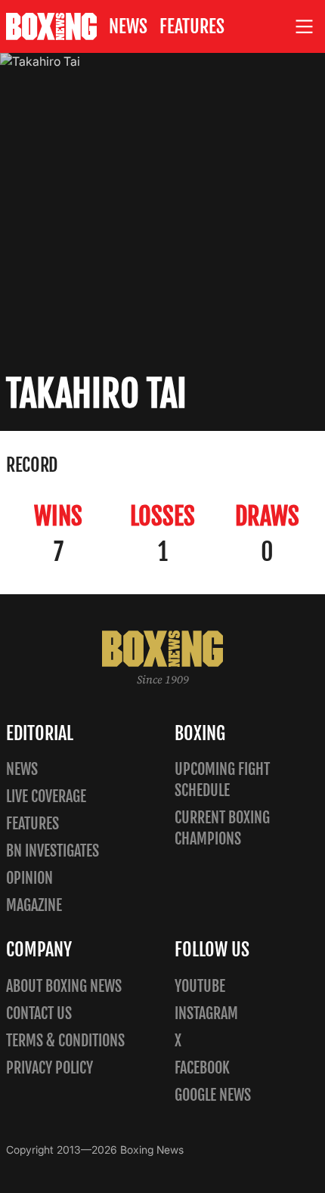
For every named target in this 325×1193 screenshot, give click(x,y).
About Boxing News (64, 986)
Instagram (206, 1013)
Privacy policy (49, 1067)
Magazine (34, 905)
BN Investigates (52, 850)
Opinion (29, 878)
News (128, 26)
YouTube (200, 986)
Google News (213, 1095)
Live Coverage (46, 796)
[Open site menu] (304, 26)
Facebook (202, 1067)
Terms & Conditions (65, 1040)
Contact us (39, 1013)
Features (191, 26)
